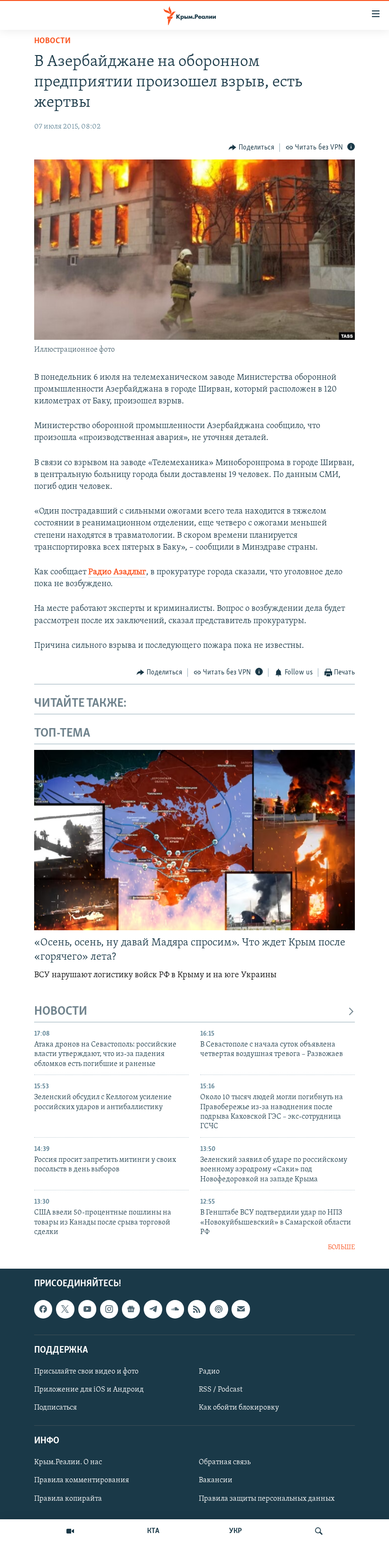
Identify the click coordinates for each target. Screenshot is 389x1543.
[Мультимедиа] (70, 1531)
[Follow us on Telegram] (153, 1309)
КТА (153, 1531)
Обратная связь (224, 1462)
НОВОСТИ (60, 1011)
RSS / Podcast (220, 1389)
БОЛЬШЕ (341, 1247)
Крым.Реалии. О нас (68, 1462)
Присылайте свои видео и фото (86, 1371)
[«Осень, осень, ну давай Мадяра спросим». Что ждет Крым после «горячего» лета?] (194, 840)
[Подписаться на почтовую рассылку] (241, 1309)
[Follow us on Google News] (131, 1309)
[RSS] (197, 1309)
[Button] (251, 147)
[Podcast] (219, 1309)
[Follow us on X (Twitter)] (65, 1309)
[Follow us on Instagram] (109, 1309)
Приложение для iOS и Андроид (89, 1389)
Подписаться (55, 1408)
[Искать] (319, 1531)
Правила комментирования (81, 1481)
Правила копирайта (68, 1499)
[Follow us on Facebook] (43, 1309)
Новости (52, 41)
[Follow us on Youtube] (87, 1309)
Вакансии (215, 1481)
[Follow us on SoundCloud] (175, 1309)
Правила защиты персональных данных (266, 1499)
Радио (209, 1371)
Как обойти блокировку (239, 1408)
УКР (235, 1531)
